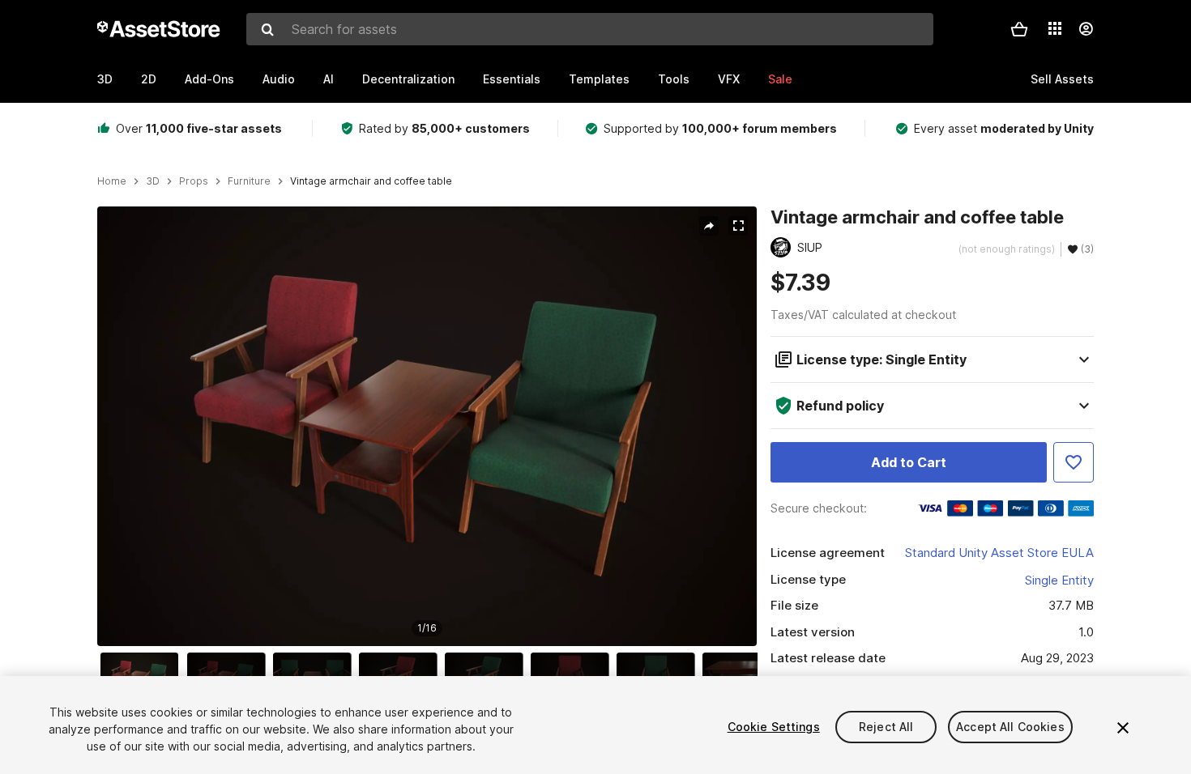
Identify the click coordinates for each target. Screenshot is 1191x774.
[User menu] (1086, 29)
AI (328, 79)
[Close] (1123, 728)
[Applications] (1055, 28)
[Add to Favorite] (1073, 462)
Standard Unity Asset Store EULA (999, 552)
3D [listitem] (153, 181)
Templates (599, 79)
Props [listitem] (193, 181)
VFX (729, 79)
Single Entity (1059, 580)
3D (105, 79)
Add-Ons (209, 79)
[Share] (709, 226)
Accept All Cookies (1010, 727)
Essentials (511, 79)
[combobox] (589, 29)
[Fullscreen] (738, 226)
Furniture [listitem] (249, 181)
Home (111, 181)
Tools (673, 79)
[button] (1019, 29)
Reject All (886, 727)
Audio (279, 79)
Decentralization (408, 79)
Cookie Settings (774, 727)
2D (148, 79)
